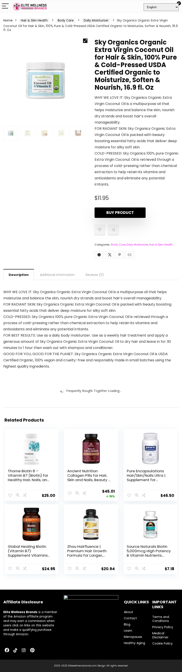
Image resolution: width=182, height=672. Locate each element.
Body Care (66, 20)
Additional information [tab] (57, 275)
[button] (85, 41)
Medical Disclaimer (160, 635)
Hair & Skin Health (34, 20)
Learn (128, 630)
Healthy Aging (134, 643)
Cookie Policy (162, 643)
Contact (130, 618)
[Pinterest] (32, 650)
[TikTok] (15, 650)
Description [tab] (19, 275)
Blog (127, 624)
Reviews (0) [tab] (95, 275)
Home (8, 20)
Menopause (133, 637)
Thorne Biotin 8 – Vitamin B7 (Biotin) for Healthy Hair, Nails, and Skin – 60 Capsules (29, 477)
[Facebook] (6, 650)
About (128, 612)
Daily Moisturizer (96, 20)
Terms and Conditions (160, 619)
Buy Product (120, 212)
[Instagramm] (23, 650)
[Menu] (5, 6)
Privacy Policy (162, 627)
